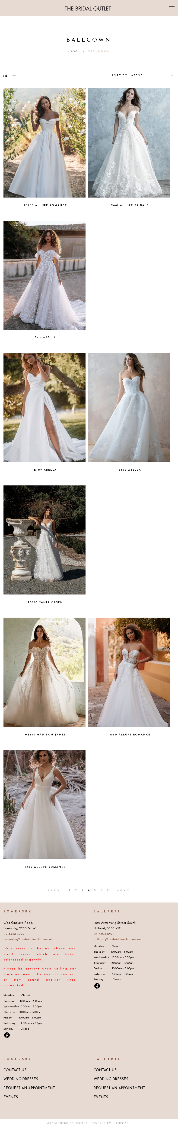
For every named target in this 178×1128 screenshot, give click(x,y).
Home (74, 51)
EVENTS (10, 1097)
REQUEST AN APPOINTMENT (29, 1088)
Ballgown (99, 51)
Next (123, 890)
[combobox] (142, 76)
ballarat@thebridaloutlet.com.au (117, 939)
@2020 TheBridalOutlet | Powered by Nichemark (89, 1123)
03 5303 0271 (104, 934)
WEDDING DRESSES (20, 1079)
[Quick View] (65, 139)
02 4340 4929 (13, 934)
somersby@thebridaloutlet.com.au (28, 939)
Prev (54, 890)
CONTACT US (14, 1070)
